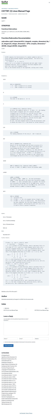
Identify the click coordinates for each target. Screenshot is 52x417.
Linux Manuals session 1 (7, 375)
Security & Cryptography (7, 396)
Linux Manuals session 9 (7, 387)
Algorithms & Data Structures (8, 357)
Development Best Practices (8, 366)
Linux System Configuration (8, 389)
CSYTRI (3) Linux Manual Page (41, 309)
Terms (27, 413)
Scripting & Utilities (6, 395)
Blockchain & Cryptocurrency (8, 358)
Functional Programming (7, 368)
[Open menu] (49, 2)
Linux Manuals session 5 (7, 382)
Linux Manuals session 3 (13, 8)
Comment (6, 320)
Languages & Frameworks (7, 369)
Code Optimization (6, 360)
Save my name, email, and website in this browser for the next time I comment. (20, 342)
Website (37, 338)
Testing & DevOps (5, 402)
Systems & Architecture (7, 400)
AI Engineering (5, 355)
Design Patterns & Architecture (8, 364)
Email (21, 338)
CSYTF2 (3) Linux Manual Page (11, 309)
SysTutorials (22, 413)
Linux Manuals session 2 (7, 377)
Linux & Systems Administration (9, 371)
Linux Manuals (4, 8)
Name (5, 338)
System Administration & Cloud (8, 398)
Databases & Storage (6, 362)
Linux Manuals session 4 (7, 380)
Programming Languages (7, 393)
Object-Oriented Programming (8, 391)
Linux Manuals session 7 (7, 384)
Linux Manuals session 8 (7, 386)
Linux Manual (5, 13)
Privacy (30, 413)
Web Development (6, 404)
